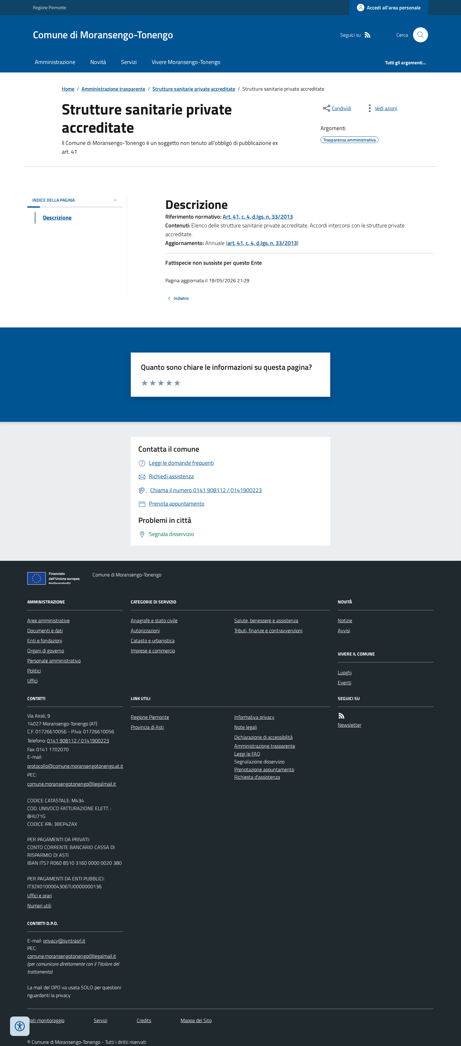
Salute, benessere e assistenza (266, 620)
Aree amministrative (48, 620)
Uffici (32, 680)
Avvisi (344, 630)
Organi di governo (45, 650)
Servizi (129, 62)
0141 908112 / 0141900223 (78, 740)
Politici (34, 670)
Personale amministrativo (54, 660)
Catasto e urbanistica (153, 640)
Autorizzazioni (145, 630)
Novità (98, 62)
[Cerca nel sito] (418, 34)
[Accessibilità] (20, 1026)
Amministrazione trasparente (113, 89)
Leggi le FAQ (247, 753)
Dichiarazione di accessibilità (263, 737)
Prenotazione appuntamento (264, 769)
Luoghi (345, 672)
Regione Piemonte (49, 7)
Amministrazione (55, 62)
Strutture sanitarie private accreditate (193, 89)
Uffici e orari (39, 895)
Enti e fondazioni (44, 640)
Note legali (245, 727)
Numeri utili (39, 905)
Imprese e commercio (153, 650)
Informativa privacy (254, 717)
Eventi (344, 682)
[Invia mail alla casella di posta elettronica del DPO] (64, 941)
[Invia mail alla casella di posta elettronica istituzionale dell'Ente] (75, 766)
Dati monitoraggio (45, 1020)
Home (68, 89)
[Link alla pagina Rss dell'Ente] (341, 716)
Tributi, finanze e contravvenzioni (268, 630)
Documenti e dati (45, 630)
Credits (144, 1020)
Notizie (345, 620)
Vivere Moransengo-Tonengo (186, 62)
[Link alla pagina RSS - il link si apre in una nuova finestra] (367, 35)
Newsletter (349, 725)
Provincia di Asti (147, 727)
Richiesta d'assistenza (257, 777)
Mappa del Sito (196, 1020)
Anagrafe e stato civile (154, 620)
